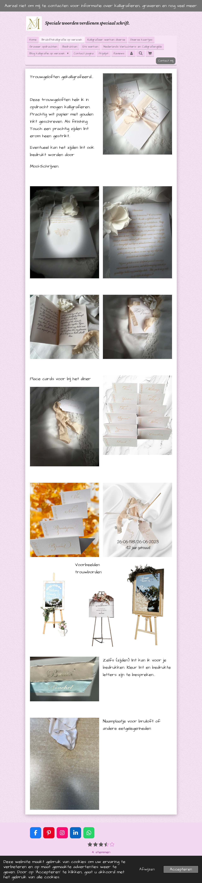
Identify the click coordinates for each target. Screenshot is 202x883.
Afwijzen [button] (147, 869)
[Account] (131, 53)
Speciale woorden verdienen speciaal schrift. (87, 23)
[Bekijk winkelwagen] (150, 53)
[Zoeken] (140, 53)
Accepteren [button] (181, 869)
